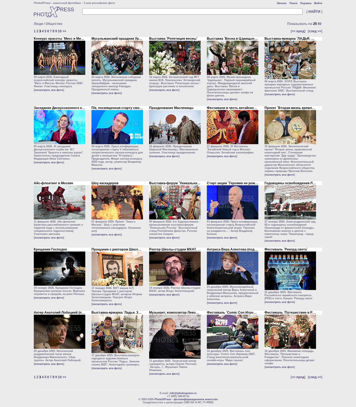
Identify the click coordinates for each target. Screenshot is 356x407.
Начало (282, 3)
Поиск (293, 3)
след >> (315, 31)
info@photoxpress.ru (183, 393)
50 (319, 24)
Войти (318, 3)
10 (60, 31)
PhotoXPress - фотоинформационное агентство (186, 399)
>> (64, 31)
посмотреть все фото (49, 90)
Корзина (305, 3)
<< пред (298, 31)
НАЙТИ (314, 11)
